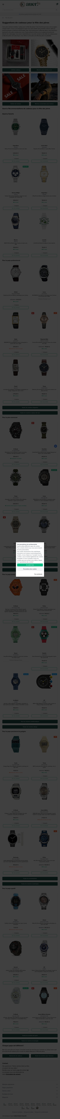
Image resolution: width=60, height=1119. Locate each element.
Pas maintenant (38, 574)
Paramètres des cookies (30, 569)
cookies (37, 546)
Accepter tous (30, 565)
